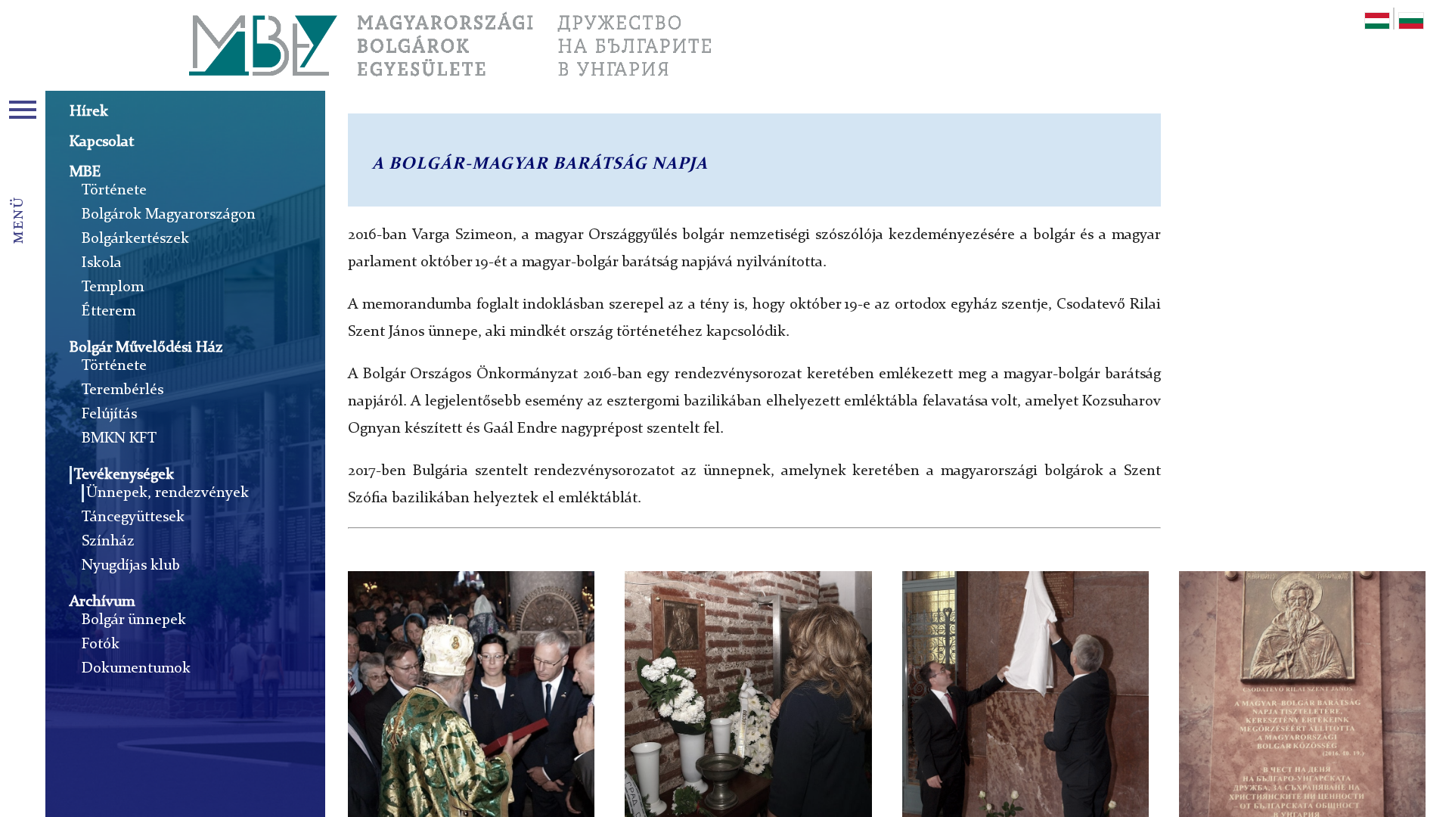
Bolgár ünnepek (134, 620)
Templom (113, 287)
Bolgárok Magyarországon (169, 214)
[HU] (1377, 23)
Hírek (89, 112)
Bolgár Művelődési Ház (146, 348)
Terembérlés (122, 390)
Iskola (102, 263)
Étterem (108, 311)
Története (114, 190)
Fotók (100, 644)
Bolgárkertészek (135, 239)
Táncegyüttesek (133, 517)
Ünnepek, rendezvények (167, 493)
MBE (85, 172)
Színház (108, 541)
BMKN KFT (119, 438)
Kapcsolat (102, 142)
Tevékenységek (124, 475)
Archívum (102, 602)
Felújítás (109, 414)
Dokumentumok (136, 668)
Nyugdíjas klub (131, 565)
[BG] (1411, 23)
